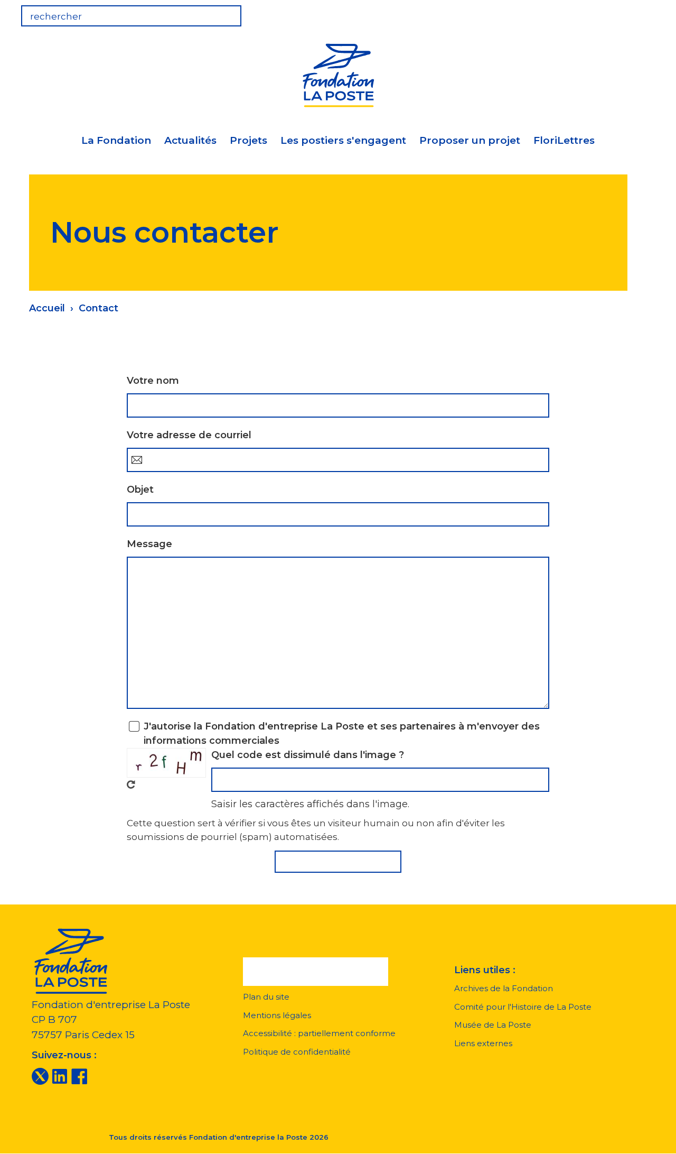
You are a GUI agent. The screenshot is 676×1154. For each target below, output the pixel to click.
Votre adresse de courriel (189, 435)
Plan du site (266, 997)
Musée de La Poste (492, 1025)
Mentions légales (277, 1015)
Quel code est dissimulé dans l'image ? (307, 755)
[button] (315, 971)
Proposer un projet (469, 140)
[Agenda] (576, 12)
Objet (140, 489)
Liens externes (483, 1043)
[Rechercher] (338, 862)
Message (149, 544)
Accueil (47, 308)
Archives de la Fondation (503, 988)
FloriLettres (564, 140)
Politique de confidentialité (297, 1052)
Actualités (190, 140)
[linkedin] (59, 1076)
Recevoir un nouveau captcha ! (131, 784)
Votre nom (153, 380)
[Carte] (609, 12)
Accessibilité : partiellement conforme (319, 1033)
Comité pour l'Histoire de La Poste (523, 1007)
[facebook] (79, 1076)
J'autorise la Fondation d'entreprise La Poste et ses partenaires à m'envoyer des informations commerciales (342, 733)
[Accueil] (338, 74)
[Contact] (642, 12)
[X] (40, 1076)
